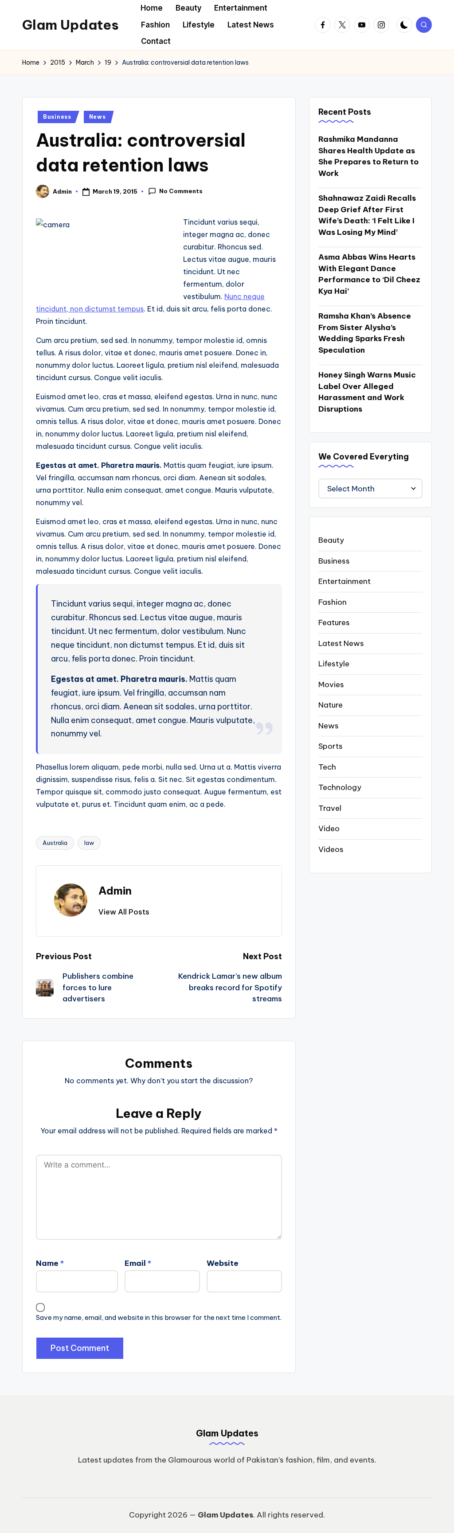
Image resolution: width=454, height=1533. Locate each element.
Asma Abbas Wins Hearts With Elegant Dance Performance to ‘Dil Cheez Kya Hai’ (369, 274)
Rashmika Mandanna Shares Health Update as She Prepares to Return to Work (368, 156)
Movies (331, 684)
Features (334, 622)
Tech (327, 767)
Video (329, 828)
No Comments (181, 191)
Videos (331, 849)
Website (223, 1263)
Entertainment (344, 581)
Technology (339, 787)
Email (138, 1263)
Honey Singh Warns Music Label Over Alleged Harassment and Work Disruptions (367, 392)
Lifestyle (333, 664)
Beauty (331, 540)
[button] (123, 911)
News (97, 116)
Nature (330, 705)
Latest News (341, 643)
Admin (115, 890)
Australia (55, 842)
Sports (330, 746)
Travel (329, 808)
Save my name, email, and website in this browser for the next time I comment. (159, 1317)
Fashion (332, 602)
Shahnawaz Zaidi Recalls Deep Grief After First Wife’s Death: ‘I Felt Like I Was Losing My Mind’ (367, 215)
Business (57, 116)
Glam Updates (70, 24)
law (89, 842)
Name (50, 1263)
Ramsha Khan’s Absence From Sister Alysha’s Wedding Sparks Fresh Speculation (364, 333)
